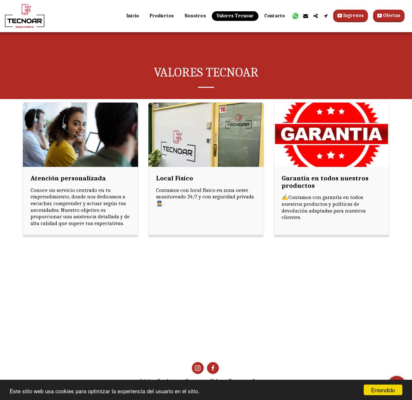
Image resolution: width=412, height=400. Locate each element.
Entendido (383, 390)
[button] (295, 16)
